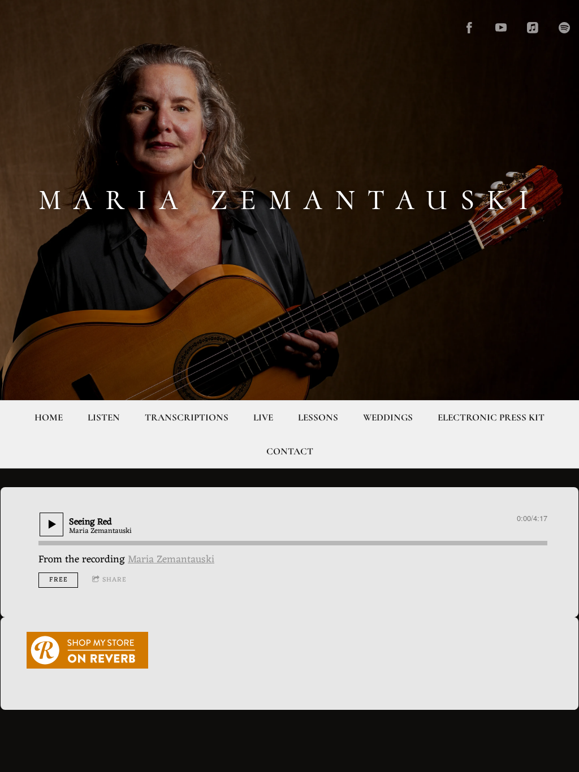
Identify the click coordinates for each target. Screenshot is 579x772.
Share (114, 580)
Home (48, 417)
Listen (104, 417)
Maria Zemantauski (171, 559)
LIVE (263, 417)
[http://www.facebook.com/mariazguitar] (469, 27)
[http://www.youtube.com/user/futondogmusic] (501, 27)
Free (58, 580)
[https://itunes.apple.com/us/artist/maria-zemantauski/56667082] (532, 27)
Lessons (318, 417)
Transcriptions (186, 417)
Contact (289, 451)
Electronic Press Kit (491, 417)
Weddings (388, 417)
